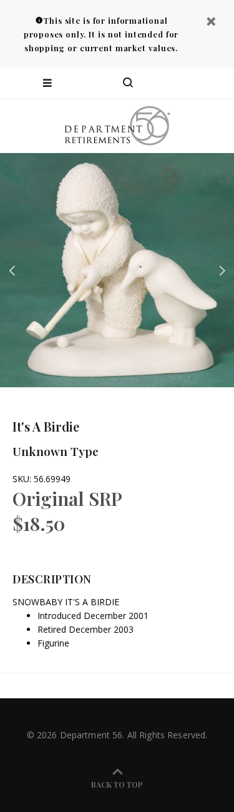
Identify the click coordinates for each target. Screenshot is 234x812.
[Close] (210, 23)
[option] (117, 270)
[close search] (214, 83)
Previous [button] (12, 270)
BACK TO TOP (117, 785)
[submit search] (174, 83)
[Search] (128, 83)
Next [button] (222, 270)
